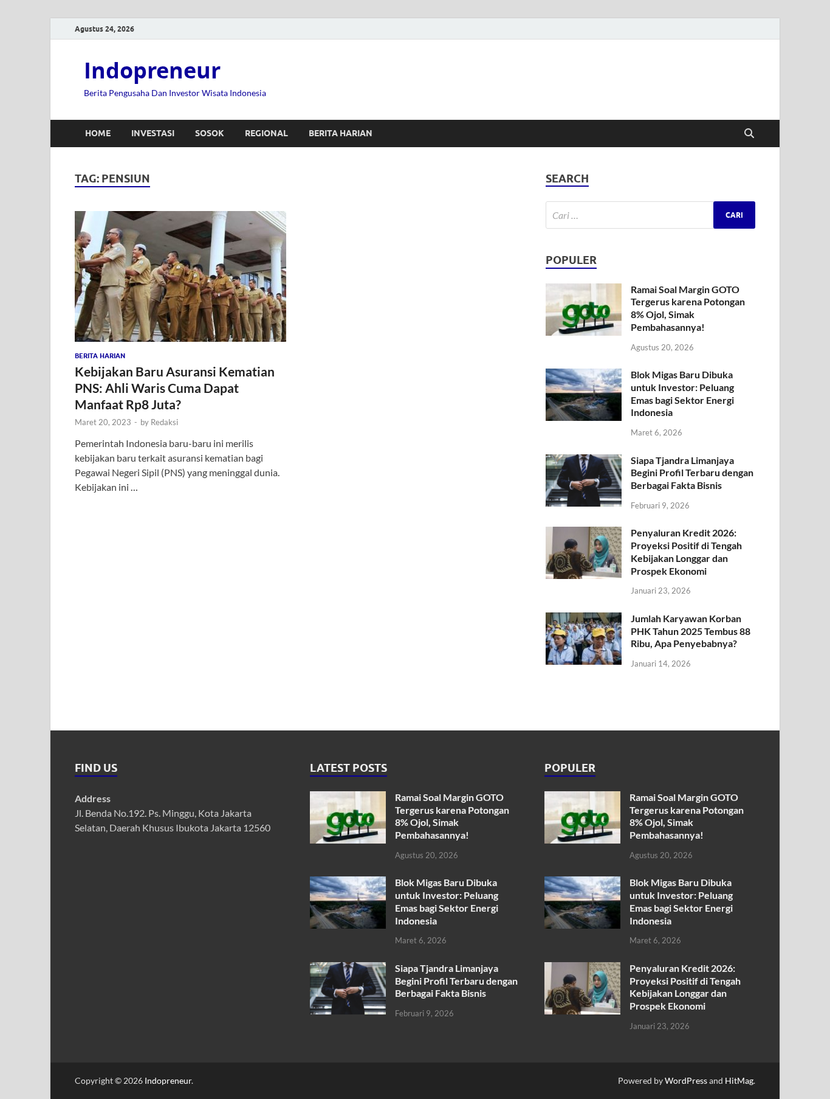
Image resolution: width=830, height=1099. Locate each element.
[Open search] (749, 134)
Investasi (152, 133)
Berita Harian (340, 133)
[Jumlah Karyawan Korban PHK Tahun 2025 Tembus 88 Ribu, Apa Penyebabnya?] (584, 619)
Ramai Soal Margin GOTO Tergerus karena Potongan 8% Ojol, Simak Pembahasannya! (688, 308)
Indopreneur (152, 70)
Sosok (209, 133)
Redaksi (164, 422)
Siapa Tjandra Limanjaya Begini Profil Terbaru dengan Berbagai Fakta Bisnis (692, 472)
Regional (266, 133)
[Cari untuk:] (650, 215)
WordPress (686, 1080)
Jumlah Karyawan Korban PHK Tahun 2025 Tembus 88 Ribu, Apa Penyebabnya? (690, 631)
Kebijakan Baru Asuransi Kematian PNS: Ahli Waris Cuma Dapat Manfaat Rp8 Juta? (175, 388)
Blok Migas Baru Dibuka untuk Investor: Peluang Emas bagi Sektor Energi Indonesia (682, 393)
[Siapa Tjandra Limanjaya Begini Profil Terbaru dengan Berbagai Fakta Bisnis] (584, 461)
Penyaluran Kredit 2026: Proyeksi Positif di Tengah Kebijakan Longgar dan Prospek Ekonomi (686, 551)
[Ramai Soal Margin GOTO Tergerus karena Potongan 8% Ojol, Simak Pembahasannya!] (584, 290)
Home (98, 133)
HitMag (739, 1080)
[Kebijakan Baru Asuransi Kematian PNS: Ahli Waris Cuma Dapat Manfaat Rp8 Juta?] (180, 276)
